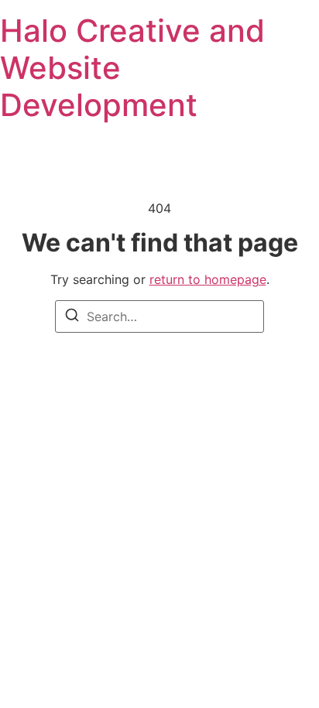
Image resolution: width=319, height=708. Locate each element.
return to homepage (207, 279)
